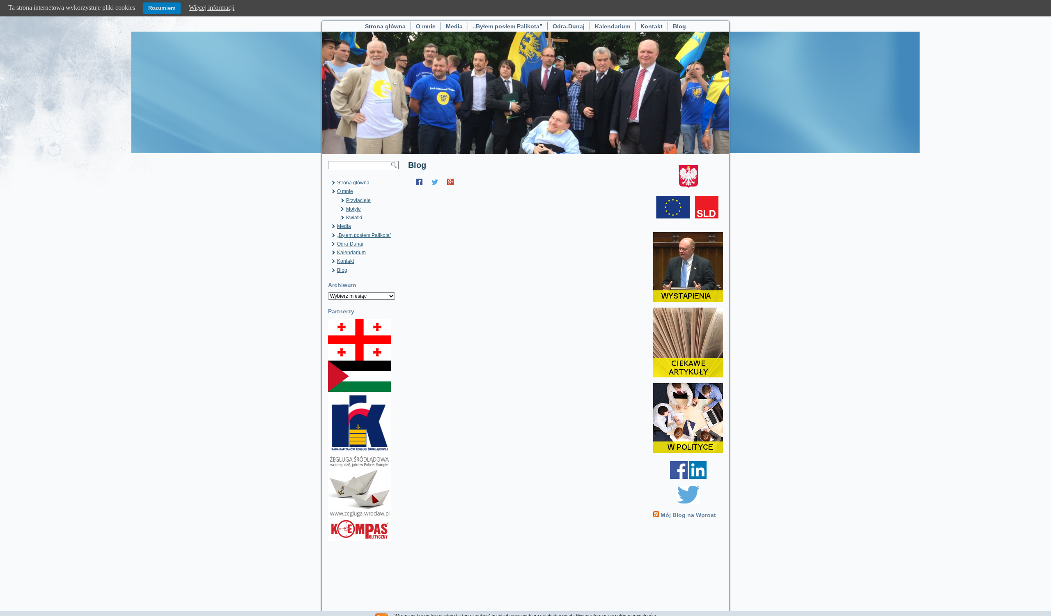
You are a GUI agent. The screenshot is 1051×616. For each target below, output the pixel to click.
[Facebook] (419, 182)
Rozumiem (162, 8)
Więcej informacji (211, 7)
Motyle (353, 209)
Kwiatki (354, 218)
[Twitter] (435, 182)
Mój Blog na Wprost (688, 515)
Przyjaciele (358, 200)
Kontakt (651, 26)
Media (454, 26)
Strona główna (385, 26)
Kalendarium (612, 26)
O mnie (426, 26)
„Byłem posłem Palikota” (507, 26)
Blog (679, 26)
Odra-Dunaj (569, 26)
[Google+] (450, 182)
